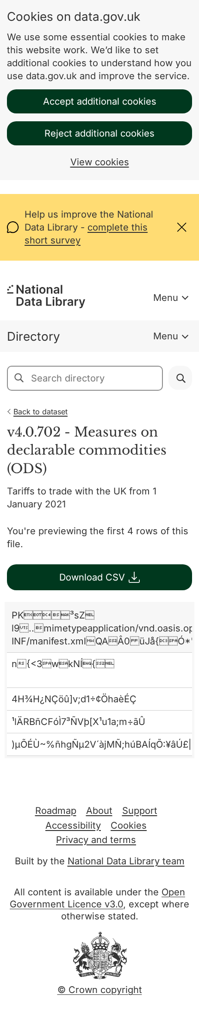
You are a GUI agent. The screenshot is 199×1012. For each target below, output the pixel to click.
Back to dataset (40, 411)
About (99, 810)
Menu (165, 297)
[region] (99, 680)
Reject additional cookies (99, 133)
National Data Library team (126, 861)
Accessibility (73, 825)
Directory (33, 336)
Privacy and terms (96, 839)
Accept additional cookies (99, 101)
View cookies (99, 162)
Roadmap (55, 810)
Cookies (129, 825)
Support (139, 810)
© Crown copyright (99, 989)
